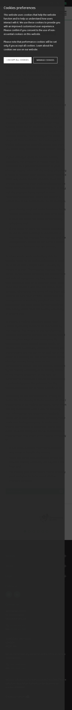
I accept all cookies (18, 60)
